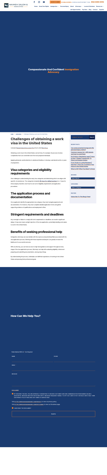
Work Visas (45, 148)
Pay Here (84, 9)
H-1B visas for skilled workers (47, 181)
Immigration (53, 6)
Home (36, 6)
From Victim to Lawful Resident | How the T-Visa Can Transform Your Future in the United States (82, 164)
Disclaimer (15, 390)
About (72, 6)
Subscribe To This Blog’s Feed (80, 196)
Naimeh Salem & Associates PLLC (25, 148)
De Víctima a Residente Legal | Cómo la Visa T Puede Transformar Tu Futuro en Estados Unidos (83, 158)
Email (14, 365)
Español (101, 9)
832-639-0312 (97, 2)
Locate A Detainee (89, 6)
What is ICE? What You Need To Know (83, 169)
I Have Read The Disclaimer (23, 408)
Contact (95, 9)
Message (14, 374)
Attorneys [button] (78, 6)
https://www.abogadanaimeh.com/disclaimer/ (29, 404)
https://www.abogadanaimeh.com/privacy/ (28, 401)
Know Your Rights (44, 6)
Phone (56, 356)
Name (13, 356)
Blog (90, 9)
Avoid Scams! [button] (55, 2)
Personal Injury (64, 6)
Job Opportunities (75, 9)
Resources (99, 6)
